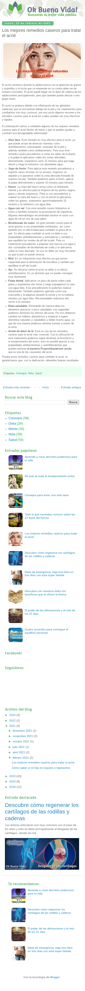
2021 (12, 725)
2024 (12, 715)
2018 (12, 786)
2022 (12, 720)
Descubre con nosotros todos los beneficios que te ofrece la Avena (45, 592)
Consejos (21, 373)
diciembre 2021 (23, 730)
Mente (13, 429)
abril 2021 (19, 752)
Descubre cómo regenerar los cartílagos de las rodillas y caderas (50, 554)
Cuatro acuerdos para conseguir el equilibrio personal (46, 631)
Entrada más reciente (16, 387)
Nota (31, 373)
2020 (12, 776)
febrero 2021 (21, 757)
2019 (12, 781)
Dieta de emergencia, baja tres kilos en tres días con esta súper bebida (49, 573)
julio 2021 (19, 747)
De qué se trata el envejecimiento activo (50, 476)
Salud (38, 373)
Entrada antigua (71, 387)
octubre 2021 (21, 741)
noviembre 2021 (23, 736)
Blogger (55, 977)
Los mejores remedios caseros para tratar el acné (43, 762)
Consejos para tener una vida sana (47, 495)
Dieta (12, 423)
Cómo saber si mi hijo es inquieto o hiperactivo (41, 767)
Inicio (45, 387)
